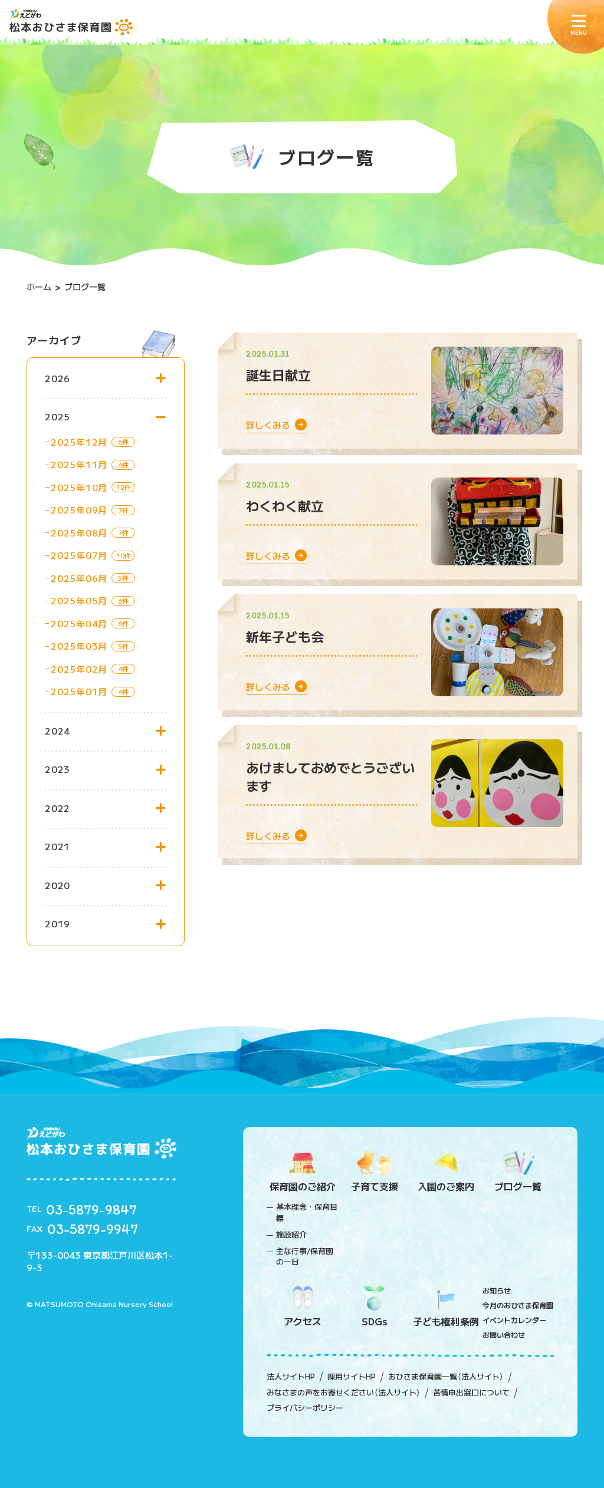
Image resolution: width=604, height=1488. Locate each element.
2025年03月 (79, 646)
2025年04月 (79, 623)
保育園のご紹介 (303, 1186)
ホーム (39, 286)
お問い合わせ (503, 1334)
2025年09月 (79, 509)
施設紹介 (291, 1234)
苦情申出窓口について (471, 1392)
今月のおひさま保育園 (517, 1305)
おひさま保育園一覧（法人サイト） (446, 1376)
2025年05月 (79, 600)
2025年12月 (79, 442)
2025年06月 (79, 578)
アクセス (302, 1321)
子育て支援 (374, 1186)
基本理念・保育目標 (306, 1212)
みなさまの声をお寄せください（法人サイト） (344, 1392)
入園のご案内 (446, 1186)
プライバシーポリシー (305, 1408)
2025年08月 (79, 532)
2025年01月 (79, 691)
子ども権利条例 (446, 1321)
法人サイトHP (291, 1376)
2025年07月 (79, 555)
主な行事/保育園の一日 (304, 1256)
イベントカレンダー (514, 1320)
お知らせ (496, 1290)
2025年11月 (79, 464)
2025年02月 (79, 669)
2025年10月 (79, 487)
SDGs (375, 1321)
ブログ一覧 (517, 1186)
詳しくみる (270, 425)
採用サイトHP (351, 1376)
